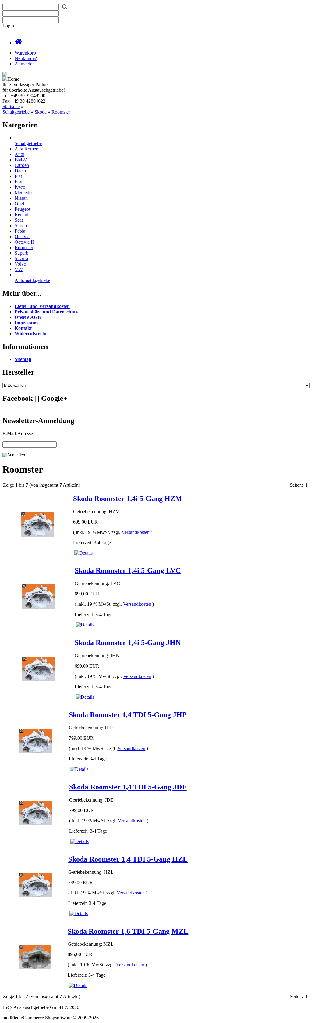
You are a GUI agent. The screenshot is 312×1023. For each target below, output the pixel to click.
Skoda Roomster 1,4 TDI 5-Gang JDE (128, 787)
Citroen (22, 165)
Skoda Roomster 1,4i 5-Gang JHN (128, 643)
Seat (19, 220)
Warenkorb (25, 52)
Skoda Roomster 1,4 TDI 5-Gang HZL (128, 859)
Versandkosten (136, 532)
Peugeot (22, 209)
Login (8, 25)
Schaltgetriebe (16, 112)
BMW (21, 159)
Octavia (22, 236)
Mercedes (24, 192)
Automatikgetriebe (32, 280)
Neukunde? (26, 58)
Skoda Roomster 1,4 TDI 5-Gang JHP (128, 715)
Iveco (20, 187)
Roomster (60, 112)
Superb (21, 253)
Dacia (20, 170)
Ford (19, 181)
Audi (19, 154)
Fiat (18, 176)
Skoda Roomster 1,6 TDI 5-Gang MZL (128, 931)
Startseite (11, 106)
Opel (19, 203)
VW (19, 269)
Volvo (20, 263)
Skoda (40, 112)
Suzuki (21, 258)
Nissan (21, 198)
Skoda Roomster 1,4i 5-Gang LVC (128, 570)
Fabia (20, 231)
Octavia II (24, 242)
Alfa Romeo (26, 148)
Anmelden (25, 63)
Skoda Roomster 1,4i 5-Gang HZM (127, 499)
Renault (22, 214)
